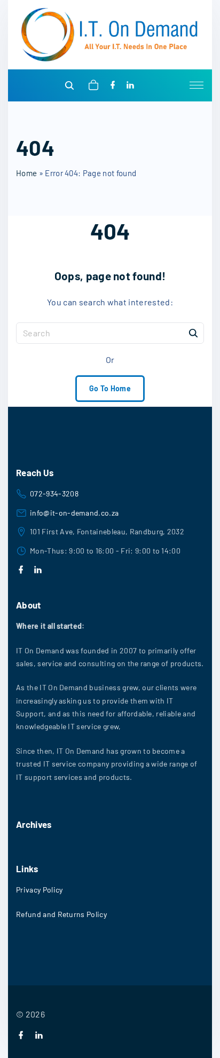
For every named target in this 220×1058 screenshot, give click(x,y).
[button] (95, 85)
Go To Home (110, 388)
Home (26, 173)
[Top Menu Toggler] (196, 85)
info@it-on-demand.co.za (74, 512)
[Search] (193, 332)
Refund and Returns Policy (61, 914)
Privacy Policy (39, 889)
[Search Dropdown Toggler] (70, 85)
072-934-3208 (54, 493)
